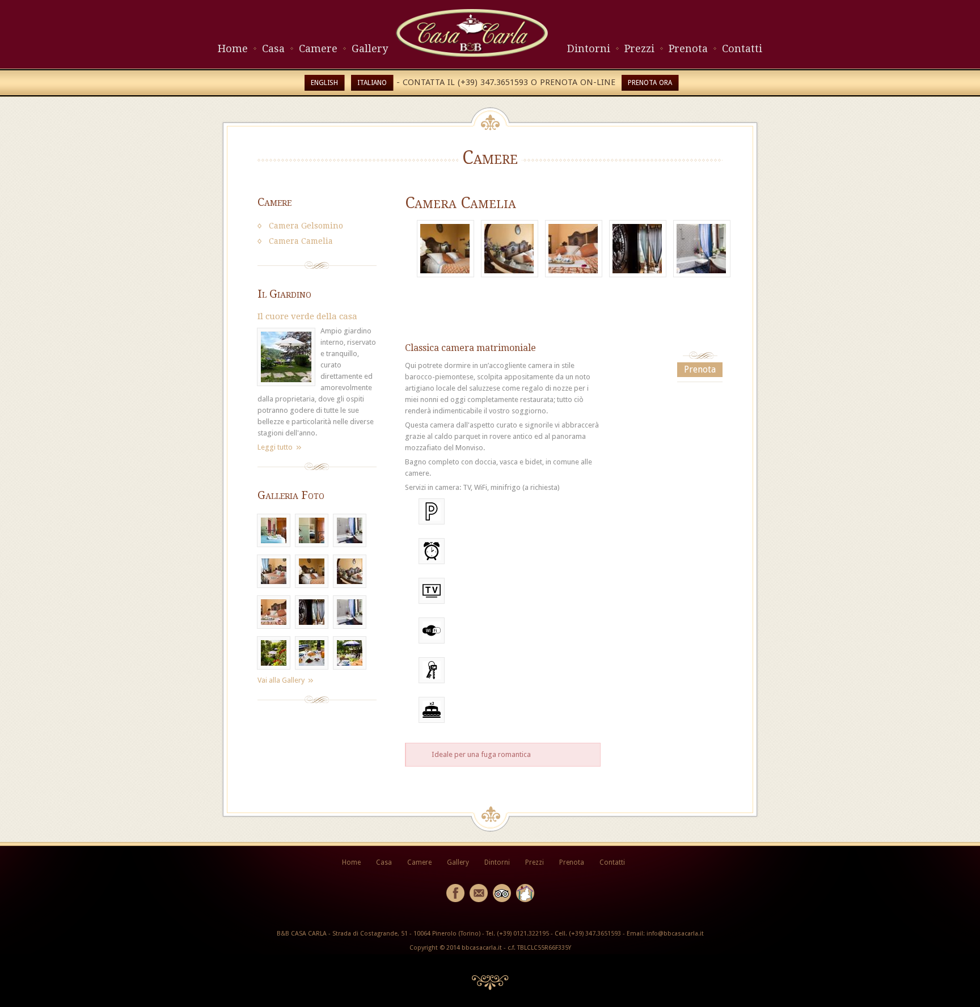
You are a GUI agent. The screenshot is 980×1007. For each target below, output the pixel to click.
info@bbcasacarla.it (675, 933)
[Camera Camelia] (445, 248)
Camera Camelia (301, 241)
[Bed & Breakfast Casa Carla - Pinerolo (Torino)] (472, 54)
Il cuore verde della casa (307, 316)
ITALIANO (372, 83)
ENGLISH (324, 83)
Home (233, 48)
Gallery (370, 48)
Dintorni (588, 48)
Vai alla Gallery (281, 680)
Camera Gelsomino (306, 225)
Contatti (742, 48)
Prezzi (639, 48)
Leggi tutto (275, 447)
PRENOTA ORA (650, 83)
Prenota (688, 48)
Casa (273, 48)
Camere (318, 48)
